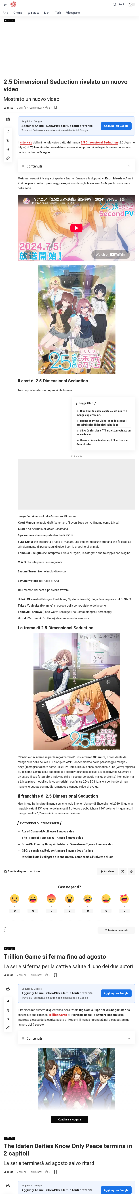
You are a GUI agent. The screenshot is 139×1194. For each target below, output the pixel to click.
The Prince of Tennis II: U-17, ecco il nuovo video (52, 837)
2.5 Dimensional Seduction (99, 142)
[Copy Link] (8, 158)
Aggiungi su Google (116, 125)
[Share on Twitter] (8, 140)
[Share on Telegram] (8, 149)
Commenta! (36, 107)
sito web (26, 142)
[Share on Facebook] (8, 132)
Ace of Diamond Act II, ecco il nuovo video (48, 831)
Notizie (9, 21)
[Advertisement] (69, 50)
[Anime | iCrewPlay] (13, 4)
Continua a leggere (69, 1119)
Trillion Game (57, 1015)
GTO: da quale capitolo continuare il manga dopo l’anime (57, 850)
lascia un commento (118, 930)
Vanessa (8, 107)
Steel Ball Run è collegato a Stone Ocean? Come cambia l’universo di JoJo (67, 857)
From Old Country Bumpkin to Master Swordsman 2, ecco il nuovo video (67, 844)
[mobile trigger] (7, 4)
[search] (114, 4)
